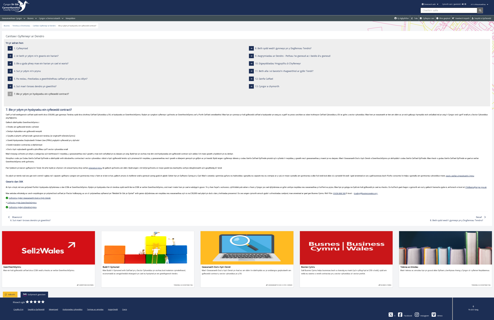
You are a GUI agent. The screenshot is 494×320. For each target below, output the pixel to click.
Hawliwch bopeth (462, 18)
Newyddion (70, 18)
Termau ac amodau (95, 309)
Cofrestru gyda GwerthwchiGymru (22, 202)
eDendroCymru (95, 168)
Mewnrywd (53, 309)
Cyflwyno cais (428, 18)
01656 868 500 (339, 193)
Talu (416, 18)
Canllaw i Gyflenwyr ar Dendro (44, 26)
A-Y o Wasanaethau (478, 4)
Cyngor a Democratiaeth (50, 18)
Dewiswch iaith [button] (430, 4)
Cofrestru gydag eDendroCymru (23, 207)
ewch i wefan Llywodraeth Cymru (460, 175)
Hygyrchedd (113, 309)
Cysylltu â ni (18, 309)
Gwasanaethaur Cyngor (12, 18)
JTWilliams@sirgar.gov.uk (476, 187)
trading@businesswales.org (366, 193)
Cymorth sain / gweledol (451, 4)
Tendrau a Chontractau (21, 26)
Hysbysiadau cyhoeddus (72, 309)
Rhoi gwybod (444, 18)
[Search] (480, 10)
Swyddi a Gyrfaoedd (482, 18)
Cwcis (124, 309)
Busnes (30, 18)
